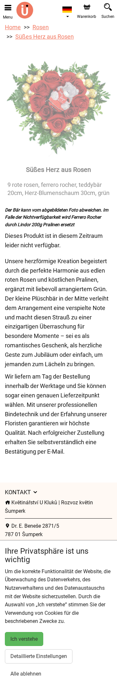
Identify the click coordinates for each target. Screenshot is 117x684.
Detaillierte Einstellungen (38, 656)
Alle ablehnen (25, 674)
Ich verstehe (24, 639)
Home (13, 27)
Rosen (40, 27)
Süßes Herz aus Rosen (44, 36)
